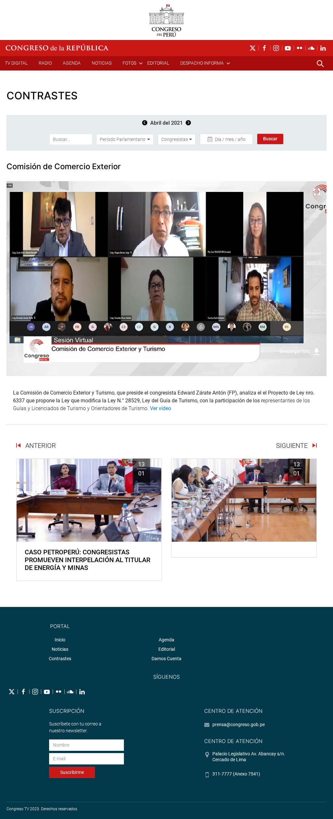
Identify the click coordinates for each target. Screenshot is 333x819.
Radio (45, 63)
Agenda (72, 63)
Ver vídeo (160, 408)
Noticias (102, 63)
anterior (40, 445)
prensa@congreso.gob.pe (238, 724)
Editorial (158, 63)
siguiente (292, 445)
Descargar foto (295, 351)
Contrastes (60, 658)
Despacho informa (202, 63)
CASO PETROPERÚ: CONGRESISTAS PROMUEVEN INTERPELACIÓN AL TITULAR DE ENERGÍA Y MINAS (87, 560)
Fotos (129, 63)
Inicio (60, 639)
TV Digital (16, 63)
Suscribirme (72, 772)
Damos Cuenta (166, 658)
